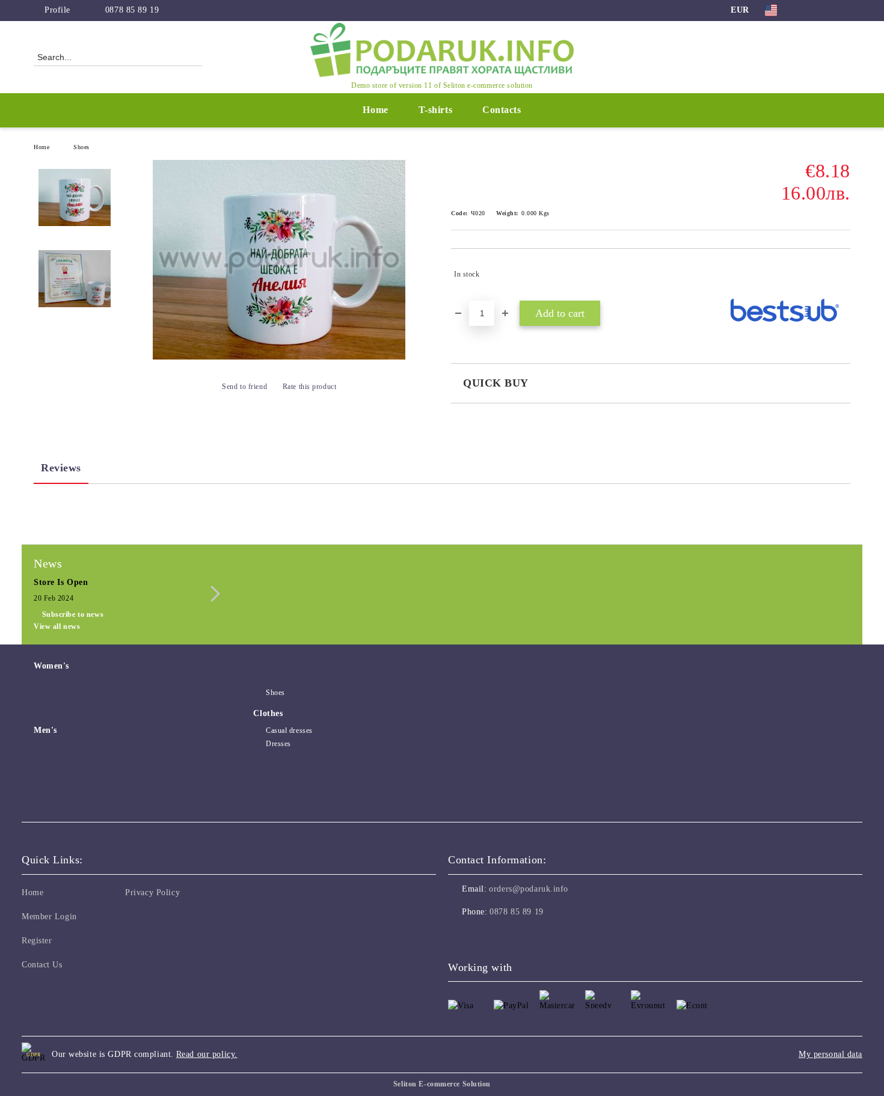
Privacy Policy (152, 892)
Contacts (501, 110)
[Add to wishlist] (841, 274)
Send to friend (244, 386)
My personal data (830, 1054)
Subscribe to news (72, 614)
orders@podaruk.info (528, 888)
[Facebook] (807, 10)
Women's (51, 665)
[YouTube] (843, 10)
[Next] (212, 594)
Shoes (81, 147)
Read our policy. (207, 1054)
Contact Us (42, 964)
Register (37, 940)
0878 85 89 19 (132, 9)
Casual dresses (289, 730)
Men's (45, 730)
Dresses (278, 743)
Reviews (61, 468)
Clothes (268, 713)
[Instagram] (825, 10)
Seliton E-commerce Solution (442, 1084)
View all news (57, 626)
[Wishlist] (819, 56)
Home (375, 110)
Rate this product (309, 386)
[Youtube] (510, 936)
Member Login (49, 916)
